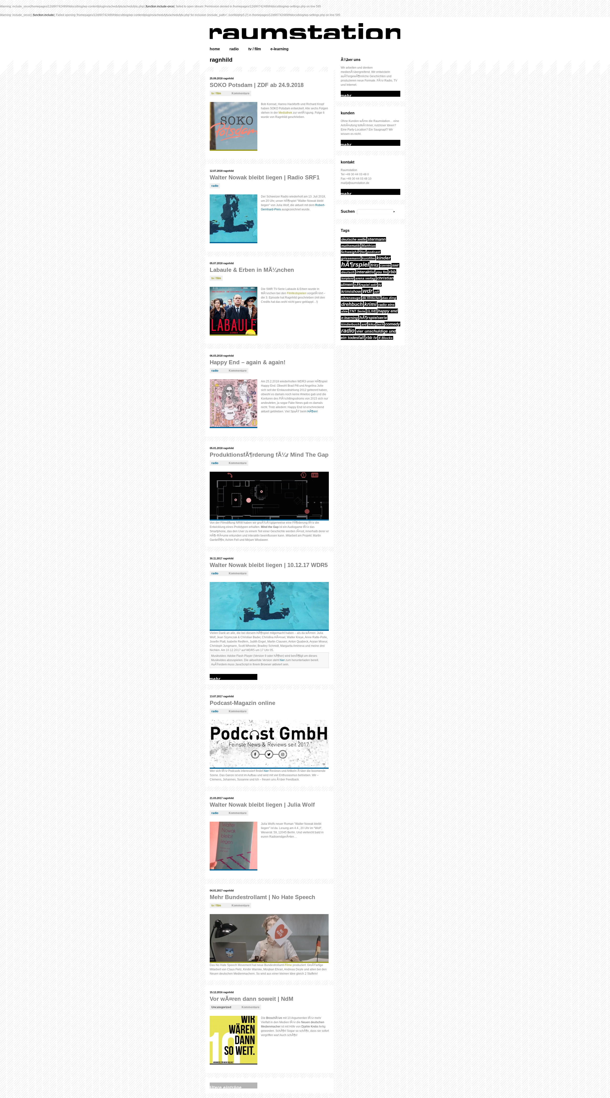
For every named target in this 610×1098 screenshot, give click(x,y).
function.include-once (160, 6)
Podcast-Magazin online (242, 703)
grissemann (350, 258)
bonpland (347, 278)
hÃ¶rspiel (355, 264)
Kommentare (240, 93)
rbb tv (371, 337)
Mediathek (285, 112)
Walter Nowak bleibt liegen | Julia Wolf (262, 804)
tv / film (254, 49)
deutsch (348, 272)
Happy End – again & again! (247, 362)
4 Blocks (386, 338)
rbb (392, 271)
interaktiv (365, 272)
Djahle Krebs (309, 1026)
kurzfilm (368, 258)
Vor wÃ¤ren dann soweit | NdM (251, 999)
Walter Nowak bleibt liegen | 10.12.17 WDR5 (269, 565)
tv (379, 285)
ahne (344, 311)
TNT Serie (357, 311)
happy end (387, 311)
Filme (288, 965)
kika (371, 324)
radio (234, 49)
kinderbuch (350, 324)
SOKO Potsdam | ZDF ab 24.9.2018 (257, 85)
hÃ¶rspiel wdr (365, 285)
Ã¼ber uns (351, 60)
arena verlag (365, 278)
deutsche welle (353, 239)
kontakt (347, 162)
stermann (377, 239)
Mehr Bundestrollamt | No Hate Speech (262, 897)
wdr (367, 291)
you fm (381, 272)
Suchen (348, 211)
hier (282, 660)
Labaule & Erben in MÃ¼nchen (252, 270)
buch (380, 324)
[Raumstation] (310, 31)
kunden (348, 113)
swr (395, 265)
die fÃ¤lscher (371, 298)
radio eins (386, 305)
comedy (392, 324)
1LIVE (371, 311)
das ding (389, 298)
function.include (43, 15)
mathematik (350, 246)
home (215, 49)
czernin (385, 265)
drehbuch (352, 304)
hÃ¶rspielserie (373, 317)
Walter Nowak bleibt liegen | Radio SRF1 (265, 177)
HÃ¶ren (312, 411)
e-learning (279, 49)
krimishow (351, 291)
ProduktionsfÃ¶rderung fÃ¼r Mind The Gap (269, 454)
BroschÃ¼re (274, 1018)
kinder (383, 257)
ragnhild (228, 78)
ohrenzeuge (351, 298)
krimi (370, 304)
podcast (373, 252)
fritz (375, 265)
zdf (376, 291)
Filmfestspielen (296, 293)
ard (364, 324)
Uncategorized (221, 1007)
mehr (344, 93)
